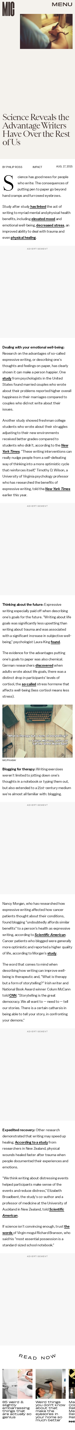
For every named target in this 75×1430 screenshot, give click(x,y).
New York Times (57, 489)
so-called (29, 684)
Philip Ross (14, 167)
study (6, 378)
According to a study (31, 1142)
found (55, 642)
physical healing (23, 237)
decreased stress (50, 225)
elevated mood (43, 219)
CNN (12, 995)
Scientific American (50, 935)
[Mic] (8, 9)
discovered (44, 665)
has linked (38, 206)
